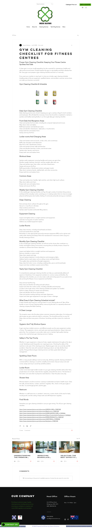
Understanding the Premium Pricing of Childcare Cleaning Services (22, 456)
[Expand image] (37, 93)
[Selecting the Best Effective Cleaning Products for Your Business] (69, 447)
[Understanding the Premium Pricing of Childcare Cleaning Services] (22, 447)
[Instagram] (86, 7)
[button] (78, 35)
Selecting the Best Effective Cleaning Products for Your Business (69, 456)
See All (78, 438)
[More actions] (72, 45)
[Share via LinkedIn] (27, 426)
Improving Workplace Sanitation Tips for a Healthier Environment (45, 456)
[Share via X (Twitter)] (23, 426)
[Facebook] (82, 7)
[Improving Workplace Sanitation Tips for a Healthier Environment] (46, 447)
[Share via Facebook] (20, 426)
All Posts (14, 35)
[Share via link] (30, 426)
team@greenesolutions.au (53, 518)
